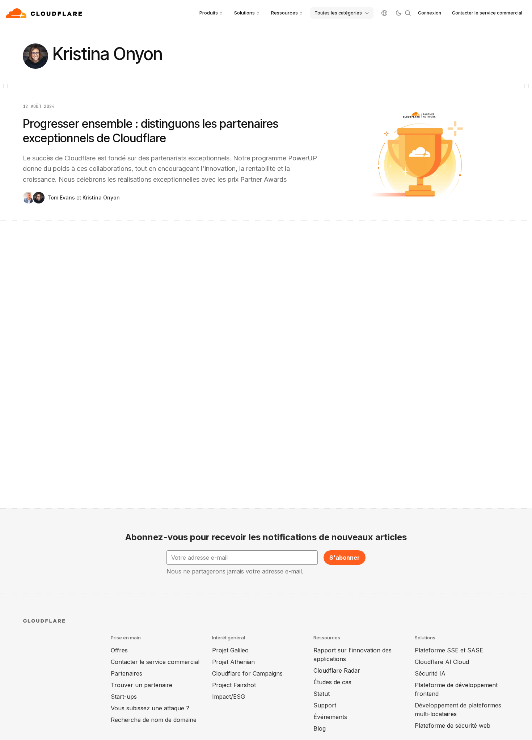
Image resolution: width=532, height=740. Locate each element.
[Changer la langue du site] (384, 13)
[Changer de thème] (398, 13)
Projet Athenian (233, 661)
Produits (208, 13)
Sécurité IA (430, 673)
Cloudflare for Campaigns (247, 673)
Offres (119, 650)
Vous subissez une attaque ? (150, 708)
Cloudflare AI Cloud (442, 661)
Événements (330, 716)
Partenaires (126, 673)
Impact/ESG (228, 696)
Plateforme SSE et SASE (449, 650)
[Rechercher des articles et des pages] (408, 13)
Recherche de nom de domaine (154, 719)
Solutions (244, 13)
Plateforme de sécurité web (452, 725)
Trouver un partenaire (141, 685)
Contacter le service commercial (487, 13)
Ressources (284, 13)
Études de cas (332, 682)
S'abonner (344, 557)
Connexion (429, 13)
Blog (319, 728)
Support (324, 705)
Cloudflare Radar (336, 670)
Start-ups (124, 696)
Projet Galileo (230, 650)
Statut (321, 693)
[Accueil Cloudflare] (45, 13)
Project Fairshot (234, 685)
